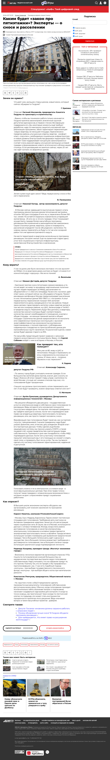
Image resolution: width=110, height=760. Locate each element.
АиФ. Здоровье (80, 33)
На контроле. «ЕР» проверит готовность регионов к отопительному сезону (90, 52)
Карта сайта (44, 723)
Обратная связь (20, 723)
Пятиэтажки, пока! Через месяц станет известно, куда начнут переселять (56, 661)
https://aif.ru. (21, 743)
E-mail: (75, 19)
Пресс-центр (76, 720)
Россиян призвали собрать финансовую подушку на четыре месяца (92, 166)
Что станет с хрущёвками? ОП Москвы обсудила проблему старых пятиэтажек (56, 668)
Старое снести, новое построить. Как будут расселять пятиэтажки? (40, 178)
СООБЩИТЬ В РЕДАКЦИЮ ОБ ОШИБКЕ (62, 723)
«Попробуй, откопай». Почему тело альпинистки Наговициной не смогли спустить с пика (94, 112)
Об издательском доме (31, 720)
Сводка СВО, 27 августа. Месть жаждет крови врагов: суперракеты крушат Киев (90, 87)
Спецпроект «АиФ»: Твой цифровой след (55, 9)
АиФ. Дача (78, 31)
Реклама (18, 720)
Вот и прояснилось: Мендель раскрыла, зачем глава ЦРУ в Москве (93, 137)
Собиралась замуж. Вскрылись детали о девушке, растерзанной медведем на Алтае (93, 105)
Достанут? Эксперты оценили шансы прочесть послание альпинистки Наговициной (94, 119)
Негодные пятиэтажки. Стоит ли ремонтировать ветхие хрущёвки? (35, 473)
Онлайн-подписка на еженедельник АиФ (56, 720)
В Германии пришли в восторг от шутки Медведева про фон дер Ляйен (93, 158)
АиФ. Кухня (78, 36)
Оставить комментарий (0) (55, 628)
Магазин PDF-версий (90, 720)
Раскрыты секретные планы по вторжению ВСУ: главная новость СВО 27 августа (89, 61)
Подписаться (89, 41)
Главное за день (80, 28)
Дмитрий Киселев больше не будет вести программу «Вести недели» (93, 151)
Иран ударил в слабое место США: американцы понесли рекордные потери (90, 70)
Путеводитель (33, 723)
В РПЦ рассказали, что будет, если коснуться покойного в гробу (93, 144)
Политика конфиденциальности (24, 746)
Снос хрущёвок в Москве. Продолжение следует (20, 667)
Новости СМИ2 (9, 676)
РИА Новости (23, 88)
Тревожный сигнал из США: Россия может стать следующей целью (93, 130)
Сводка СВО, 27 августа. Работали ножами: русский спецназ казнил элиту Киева (89, 78)
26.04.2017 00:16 (8, 15)
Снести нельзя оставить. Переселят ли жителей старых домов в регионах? (22, 661)
